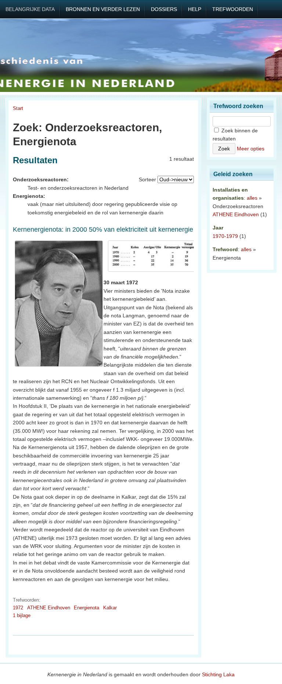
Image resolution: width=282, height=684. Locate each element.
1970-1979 (225, 236)
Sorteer (147, 179)
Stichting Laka (218, 674)
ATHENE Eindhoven (48, 607)
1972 (18, 607)
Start (18, 108)
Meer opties (250, 149)
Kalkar (110, 607)
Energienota (86, 607)
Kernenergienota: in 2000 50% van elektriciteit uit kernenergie (103, 229)
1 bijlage (21, 615)
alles (252, 198)
